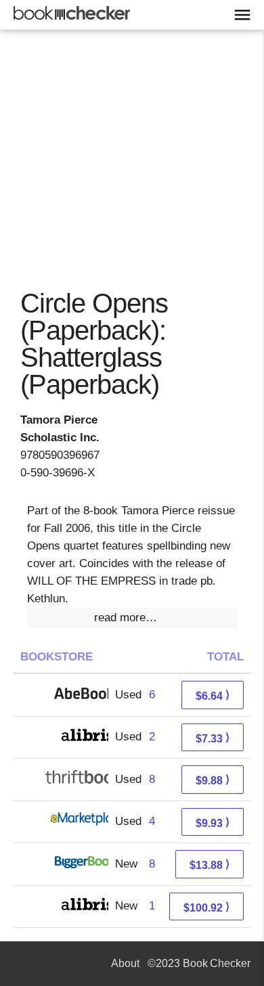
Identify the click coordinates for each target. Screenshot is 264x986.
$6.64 (212, 695)
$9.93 (212, 822)
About (125, 963)
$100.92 (206, 907)
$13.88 (209, 864)
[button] (132, 618)
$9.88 (212, 780)
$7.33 (212, 738)
